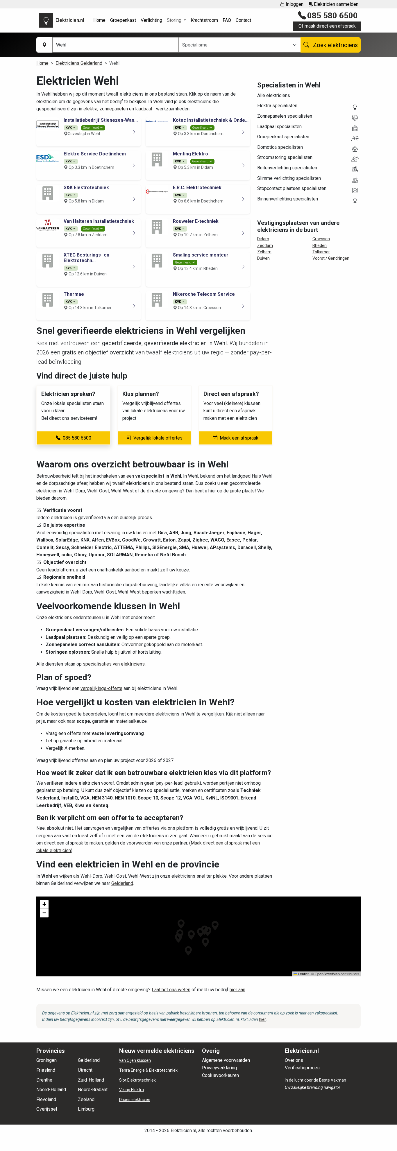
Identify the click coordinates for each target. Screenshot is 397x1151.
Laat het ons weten (171, 989)
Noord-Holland (51, 1089)
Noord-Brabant (93, 1089)
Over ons (294, 1060)
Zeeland (86, 1099)
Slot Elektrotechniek (137, 1080)
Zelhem (264, 252)
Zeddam (265, 245)
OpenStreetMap (327, 973)
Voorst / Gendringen (330, 258)
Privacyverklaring (219, 1068)
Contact (243, 20)
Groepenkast (123, 20)
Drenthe (44, 1080)
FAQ (227, 20)
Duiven (263, 258)
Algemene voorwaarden (226, 1060)
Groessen (321, 238)
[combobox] (236, 45)
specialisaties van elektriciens (114, 664)
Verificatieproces (302, 1068)
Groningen (46, 1060)
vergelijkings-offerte (101, 688)
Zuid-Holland (91, 1080)
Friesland (45, 1070)
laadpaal (143, 109)
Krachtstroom (204, 20)
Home (99, 20)
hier (262, 1019)
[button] (200, 932)
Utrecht (85, 1070)
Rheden (319, 245)
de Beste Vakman (330, 1080)
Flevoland (46, 1099)
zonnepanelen (113, 109)
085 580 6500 (332, 15)
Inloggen (294, 4)
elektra (90, 109)
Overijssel (46, 1109)
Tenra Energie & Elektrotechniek (148, 1070)
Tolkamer (321, 252)
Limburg (86, 1109)
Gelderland (122, 883)
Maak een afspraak (239, 438)
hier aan (237, 989)
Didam (263, 238)
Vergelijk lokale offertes (158, 438)
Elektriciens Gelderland (79, 63)
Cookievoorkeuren (220, 1075)
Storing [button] (175, 20)
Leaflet (303, 973)
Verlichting (151, 20)
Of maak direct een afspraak (327, 26)
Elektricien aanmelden (335, 4)
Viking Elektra (131, 1089)
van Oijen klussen (135, 1060)
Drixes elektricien (134, 1099)
